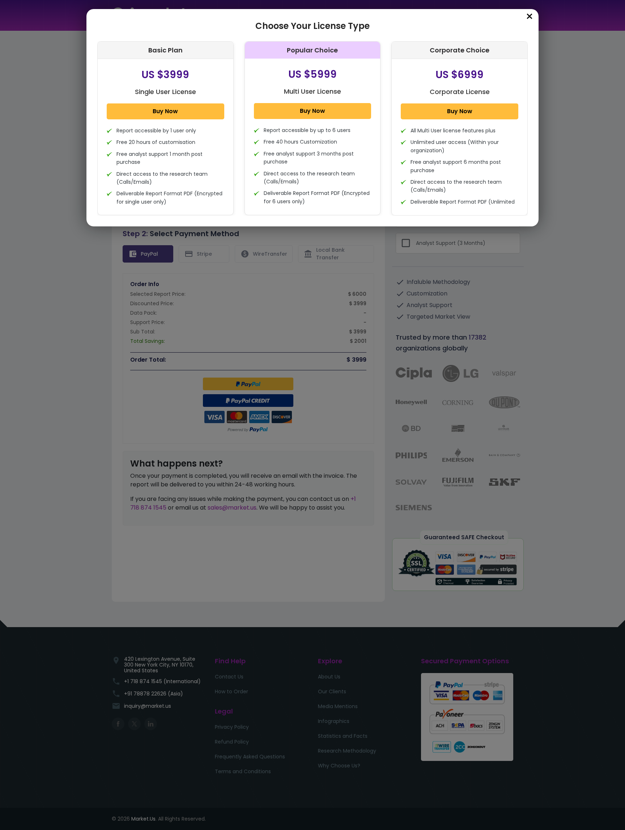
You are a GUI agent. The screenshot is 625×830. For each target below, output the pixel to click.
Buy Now (165, 111)
